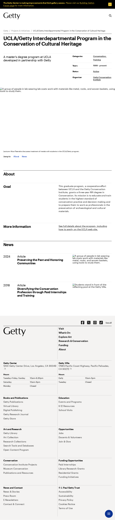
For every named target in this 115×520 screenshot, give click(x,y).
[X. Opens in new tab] (88, 322)
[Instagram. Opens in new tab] (95, 322)
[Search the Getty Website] (110, 15)
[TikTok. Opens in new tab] (101, 322)
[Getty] (11, 16)
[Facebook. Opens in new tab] (82, 322)
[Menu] (109, 514)
